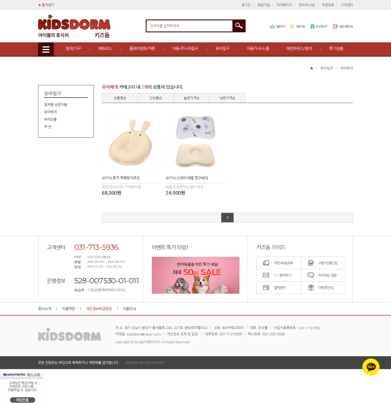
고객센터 (347, 5)
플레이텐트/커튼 (142, 48)
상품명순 (120, 98)
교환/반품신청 (327, 263)
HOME (311, 68)
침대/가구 (73, 48)
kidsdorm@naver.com (144, 334)
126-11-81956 (309, 328)
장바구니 (307, 5)
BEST (281, 26)
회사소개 (44, 308)
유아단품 (50, 119)
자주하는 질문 (327, 275)
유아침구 (223, 48)
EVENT (321, 26)
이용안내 (129, 308)
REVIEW (346, 26)
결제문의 (280, 288)
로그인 (246, 5)
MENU (46, 49)
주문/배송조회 (283, 263)
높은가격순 (192, 98)
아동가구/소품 (258, 48)
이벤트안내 (325, 288)
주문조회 (328, 5)
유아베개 (346, 68)
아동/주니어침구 (185, 48)
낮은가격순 (227, 98)
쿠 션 (47, 127)
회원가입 (264, 5)
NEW (300, 26)
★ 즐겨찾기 (46, 5)
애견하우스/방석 (299, 48)
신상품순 (155, 98)
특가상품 (336, 48)
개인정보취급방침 (99, 308)
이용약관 (68, 308)
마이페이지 (284, 5)
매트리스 (105, 48)
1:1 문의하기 (282, 275)
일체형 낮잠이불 (55, 104)
